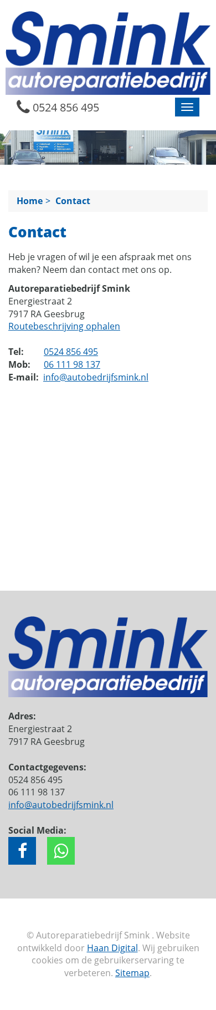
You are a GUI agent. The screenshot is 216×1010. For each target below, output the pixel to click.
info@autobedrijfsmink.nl (95, 377)
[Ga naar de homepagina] (108, 52)
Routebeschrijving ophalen (64, 326)
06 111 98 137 (72, 364)
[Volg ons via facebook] (22, 851)
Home (30, 201)
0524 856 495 (64, 107)
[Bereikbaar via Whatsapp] (61, 851)
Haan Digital (112, 948)
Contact (72, 201)
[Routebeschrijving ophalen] (108, 553)
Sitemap (132, 973)
